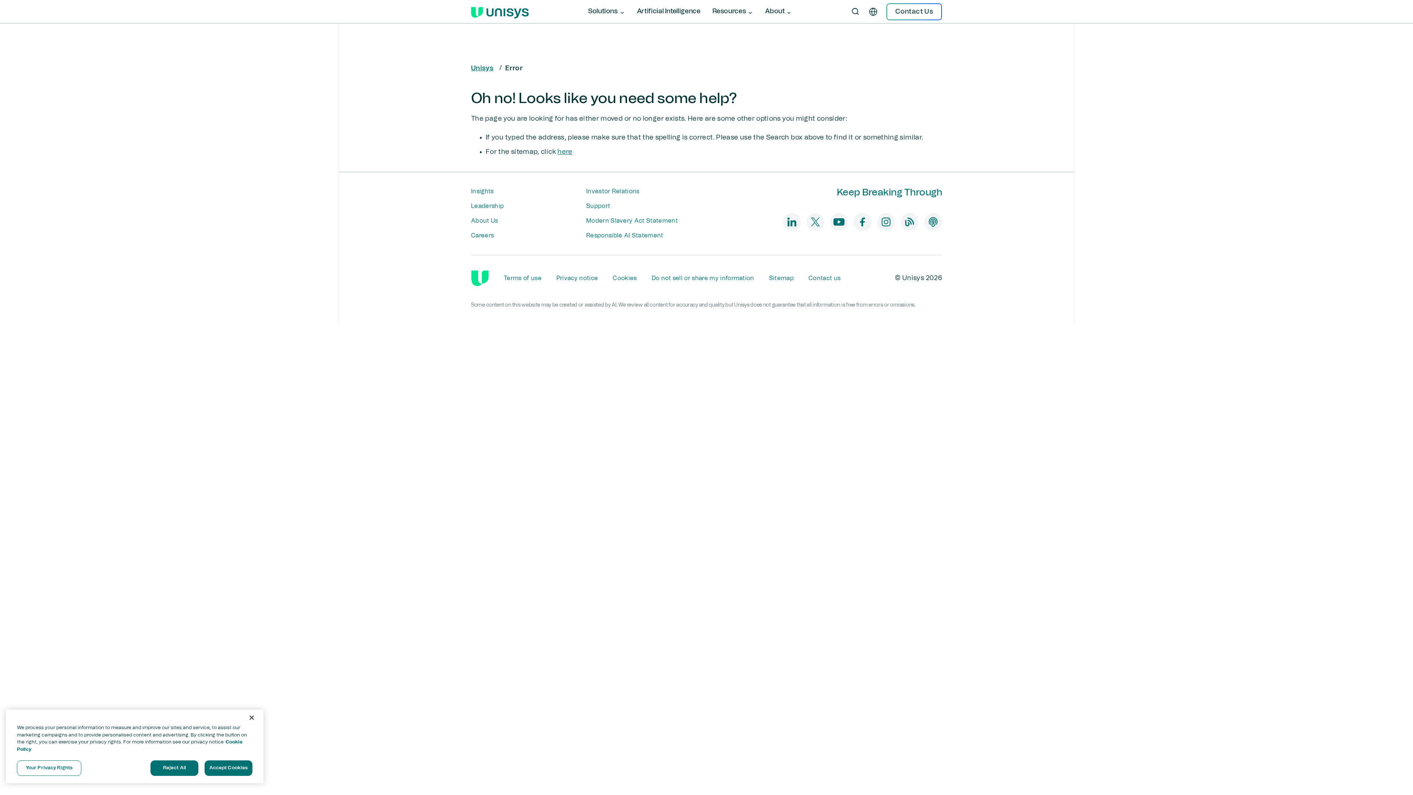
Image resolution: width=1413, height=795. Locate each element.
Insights (482, 191)
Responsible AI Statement (624, 236)
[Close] (252, 718)
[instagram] (886, 222)
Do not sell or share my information (703, 278)
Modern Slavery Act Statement (632, 221)
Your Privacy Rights (49, 768)
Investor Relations (613, 191)
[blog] (909, 222)
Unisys (482, 68)
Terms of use (523, 278)
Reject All (174, 768)
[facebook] (862, 222)
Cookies (625, 278)
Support (598, 206)
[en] (873, 11)
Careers (482, 236)
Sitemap (781, 278)
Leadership (487, 206)
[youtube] (839, 222)
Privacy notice (577, 278)
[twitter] (815, 222)
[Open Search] (855, 11)
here (564, 152)
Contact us (824, 278)
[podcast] (933, 222)
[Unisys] (480, 278)
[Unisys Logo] (500, 12)
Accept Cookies (228, 768)
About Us (484, 221)
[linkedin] (792, 222)
